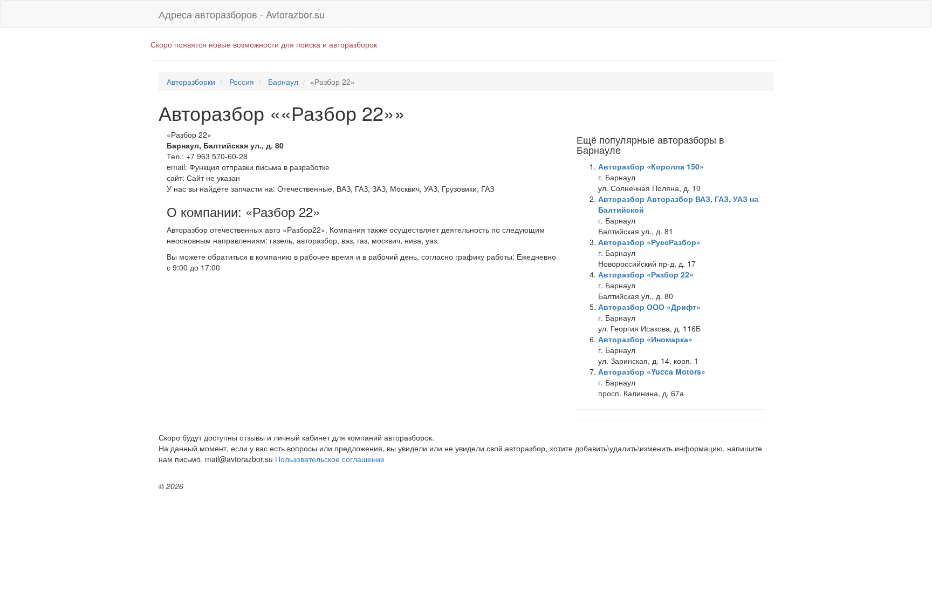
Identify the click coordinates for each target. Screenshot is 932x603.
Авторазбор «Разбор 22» (646, 274)
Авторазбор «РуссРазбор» (649, 241)
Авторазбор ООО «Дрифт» (649, 306)
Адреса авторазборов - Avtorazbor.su (242, 14)
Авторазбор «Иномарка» (645, 339)
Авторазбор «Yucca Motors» (651, 371)
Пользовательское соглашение (330, 458)
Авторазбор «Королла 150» (651, 166)
